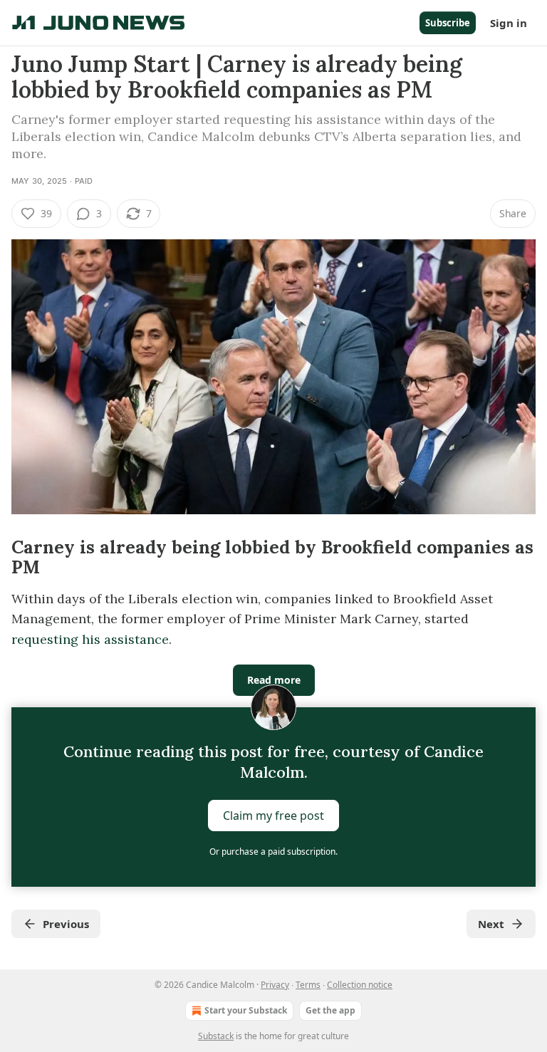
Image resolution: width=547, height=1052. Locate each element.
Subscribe (447, 22)
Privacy (275, 985)
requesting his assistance (90, 639)
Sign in (508, 23)
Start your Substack (245, 1010)
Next (491, 924)
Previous (66, 924)
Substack (216, 1036)
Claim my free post (273, 815)
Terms (308, 985)
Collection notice (359, 985)
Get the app (330, 1010)
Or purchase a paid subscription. (273, 851)
